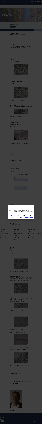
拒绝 (12, 217)
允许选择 (21, 217)
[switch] (18, 215)
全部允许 (29, 217)
